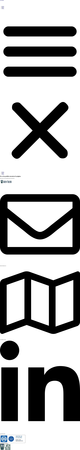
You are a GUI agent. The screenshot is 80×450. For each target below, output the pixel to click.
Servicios (3, 172)
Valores (3, 173)
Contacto (3, 8)
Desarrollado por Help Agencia (4, 443)
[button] (40, 90)
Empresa (3, 6)
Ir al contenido (2, 0)
